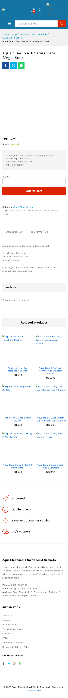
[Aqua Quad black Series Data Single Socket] (5, 65)
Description (14, 231)
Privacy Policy (9, 624)
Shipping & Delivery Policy (16, 647)
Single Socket (51, 210)
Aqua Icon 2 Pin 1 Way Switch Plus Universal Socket (50, 371)
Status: (6, 144)
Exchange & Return (12, 642)
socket (5, 214)
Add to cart (34, 190)
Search (62, 23)
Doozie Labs (34, 690)
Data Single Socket (32, 210)
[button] (13, 362)
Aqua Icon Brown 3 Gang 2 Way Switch (17, 466)
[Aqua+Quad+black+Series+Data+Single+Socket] (13, 65)
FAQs (5, 638)
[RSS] (20, 663)
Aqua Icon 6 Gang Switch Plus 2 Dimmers (50, 466)
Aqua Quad (15, 210)
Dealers (6, 620)
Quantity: (6, 177)
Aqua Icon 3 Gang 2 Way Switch (17, 419)
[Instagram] (14, 664)
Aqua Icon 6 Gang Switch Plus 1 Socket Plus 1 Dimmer (51, 419)
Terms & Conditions (12, 629)
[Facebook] (3, 663)
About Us (7, 615)
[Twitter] (9, 663)
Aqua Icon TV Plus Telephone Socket (17, 369)
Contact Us (8, 633)
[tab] (14, 233)
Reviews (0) (39, 231)
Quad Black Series (23, 207)
